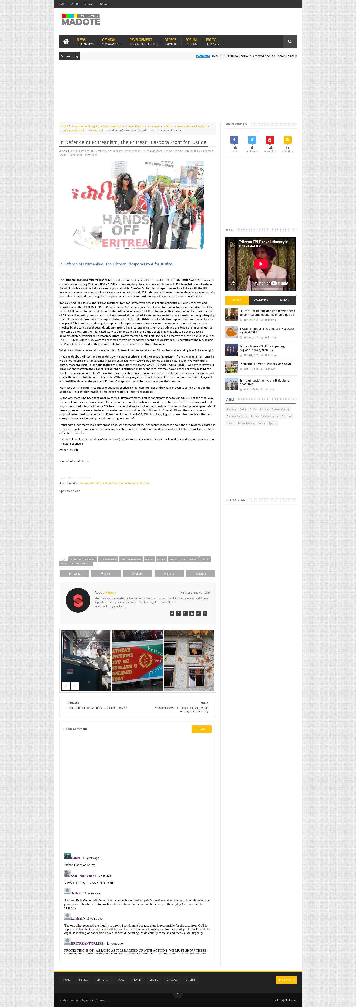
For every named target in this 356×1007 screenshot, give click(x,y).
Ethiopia (286, 416)
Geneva (154, 126)
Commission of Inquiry (85, 126)
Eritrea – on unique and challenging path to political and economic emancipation (267, 313)
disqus (201, 729)
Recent (237, 300)
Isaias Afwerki (246, 423)
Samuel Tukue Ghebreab (191, 126)
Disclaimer (290, 1000)
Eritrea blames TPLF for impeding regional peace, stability (262, 348)
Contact (103, 4)
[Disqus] (138, 792)
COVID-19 (171, 56)
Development (143, 41)
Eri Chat (190, 980)
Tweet (76, 573)
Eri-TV (212, 41)
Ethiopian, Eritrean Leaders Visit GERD (265, 364)
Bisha (243, 409)
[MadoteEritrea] (172, 613)
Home (62, 4)
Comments (261, 300)
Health (230, 423)
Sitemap (88, 4)
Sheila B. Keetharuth (73, 130)
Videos (171, 41)
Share (107, 573)
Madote (91, 1000)
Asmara (231, 409)
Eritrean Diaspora (135, 126)
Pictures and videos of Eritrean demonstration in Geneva (114, 483)
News (85, 41)
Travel (120, 980)
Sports (272, 423)
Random (285, 300)
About (75, 4)
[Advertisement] (178, 93)
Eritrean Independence (264, 416)
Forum (192, 41)
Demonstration (112, 126)
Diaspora (102, 980)
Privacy (279, 1000)
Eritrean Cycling (281, 409)
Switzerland (96, 130)
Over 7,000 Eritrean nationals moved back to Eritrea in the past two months (233, 56)
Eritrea (264, 409)
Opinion (111, 41)
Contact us (288, 979)
